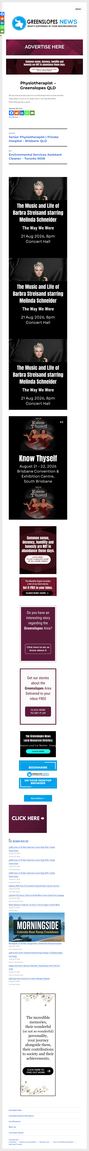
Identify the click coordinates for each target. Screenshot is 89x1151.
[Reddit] (16, 113)
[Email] (32, 113)
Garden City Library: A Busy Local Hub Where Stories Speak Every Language (37, 895)
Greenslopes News (15, 1110)
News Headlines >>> (38, 798)
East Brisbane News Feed (18, 841)
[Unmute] (55, 518)
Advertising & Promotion (15, 1144)
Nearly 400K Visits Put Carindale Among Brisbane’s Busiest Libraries (35, 885)
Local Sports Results (16, 1132)
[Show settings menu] (60, 518)
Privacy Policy (12, 1142)
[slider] (35, 518)
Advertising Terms (44, 1142)
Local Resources (15, 1121)
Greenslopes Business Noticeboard (21, 1115)
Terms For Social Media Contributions (63, 1142)
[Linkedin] (21, 113)
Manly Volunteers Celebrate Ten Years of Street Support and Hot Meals (34, 904)
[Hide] (1, 36)
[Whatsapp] (27, 113)
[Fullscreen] (64, 518)
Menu (78, 9)
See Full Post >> (14, 117)
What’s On (12, 1127)
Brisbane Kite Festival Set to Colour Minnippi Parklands (30, 978)
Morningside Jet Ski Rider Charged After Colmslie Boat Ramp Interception (35, 943)
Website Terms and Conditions (28, 1142)
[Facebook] (11, 113)
